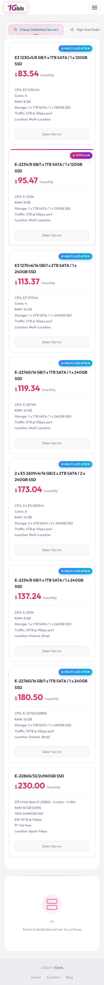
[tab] (35, 29)
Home (36, 977)
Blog (69, 977)
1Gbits (58, 967)
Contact (53, 977)
